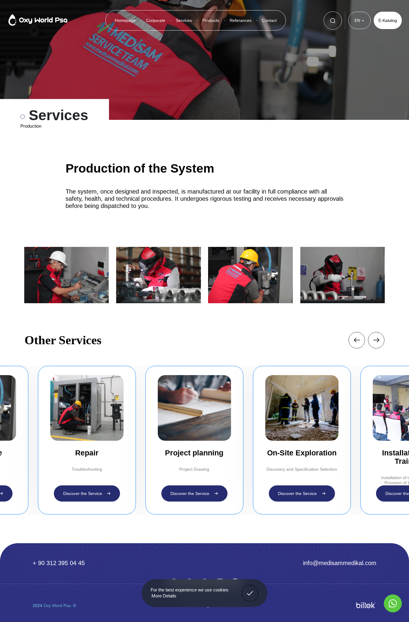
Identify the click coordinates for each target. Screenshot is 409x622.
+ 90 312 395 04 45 (59, 563)
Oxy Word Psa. (57, 605)
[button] (357, 340)
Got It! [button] (250, 588)
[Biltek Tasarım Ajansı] (365, 605)
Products (210, 20)
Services (184, 20)
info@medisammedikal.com (339, 563)
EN (357, 20)
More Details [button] (164, 595)
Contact (269, 20)
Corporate (155, 20)
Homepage (125, 20)
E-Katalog (387, 20)
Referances (241, 20)
